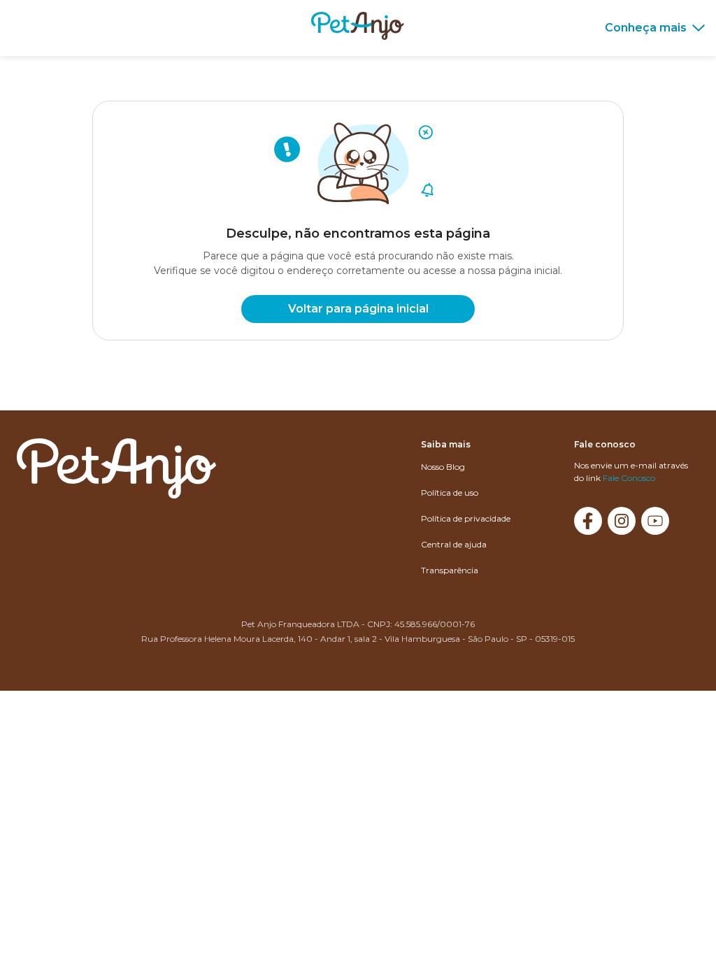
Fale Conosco (629, 478)
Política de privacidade (465, 518)
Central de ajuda (454, 544)
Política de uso (449, 492)
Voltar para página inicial (358, 308)
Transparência (449, 570)
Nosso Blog (443, 466)
